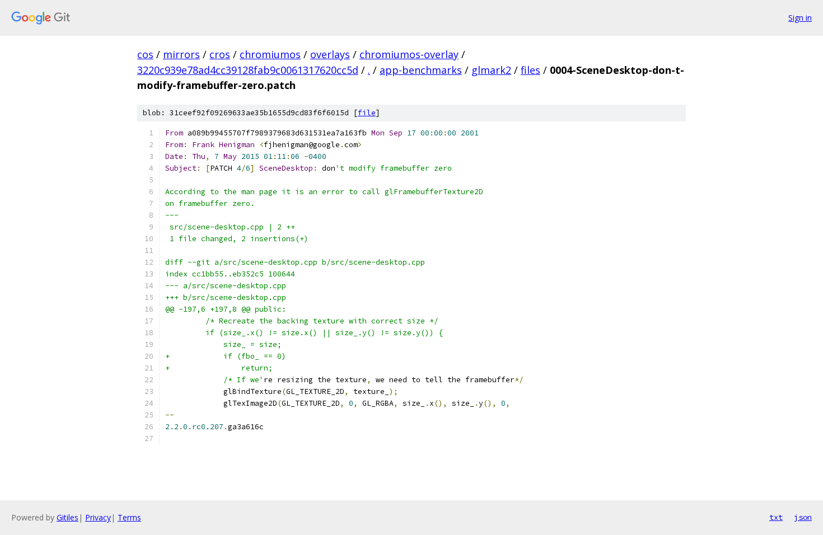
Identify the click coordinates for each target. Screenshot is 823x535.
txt (776, 517)
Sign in (800, 17)
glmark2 (491, 70)
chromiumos (270, 54)
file (367, 113)
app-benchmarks (421, 70)
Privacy (98, 517)
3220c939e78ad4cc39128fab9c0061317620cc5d (247, 70)
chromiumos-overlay (409, 54)
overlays (330, 54)
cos (145, 54)
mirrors (181, 54)
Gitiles (67, 517)
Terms (129, 517)
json (803, 517)
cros (219, 54)
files (530, 70)
